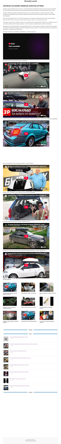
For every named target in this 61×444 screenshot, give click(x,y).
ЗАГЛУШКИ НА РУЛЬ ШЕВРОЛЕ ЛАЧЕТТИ (18, 378)
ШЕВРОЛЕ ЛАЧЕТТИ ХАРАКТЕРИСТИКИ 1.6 (18, 351)
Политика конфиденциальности (30, 440)
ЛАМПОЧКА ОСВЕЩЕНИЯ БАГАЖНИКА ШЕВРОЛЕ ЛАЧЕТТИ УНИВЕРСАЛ (24, 344)
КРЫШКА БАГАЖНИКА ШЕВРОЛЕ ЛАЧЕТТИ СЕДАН (19, 385)
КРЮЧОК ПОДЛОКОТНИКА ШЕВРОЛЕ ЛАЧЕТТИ (19, 337)
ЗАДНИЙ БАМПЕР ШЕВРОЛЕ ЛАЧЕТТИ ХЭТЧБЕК (19, 364)
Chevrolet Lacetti (30, 1)
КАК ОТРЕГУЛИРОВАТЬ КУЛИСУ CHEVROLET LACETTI (20, 358)
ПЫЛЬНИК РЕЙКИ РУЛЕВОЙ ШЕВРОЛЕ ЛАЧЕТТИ (19, 371)
